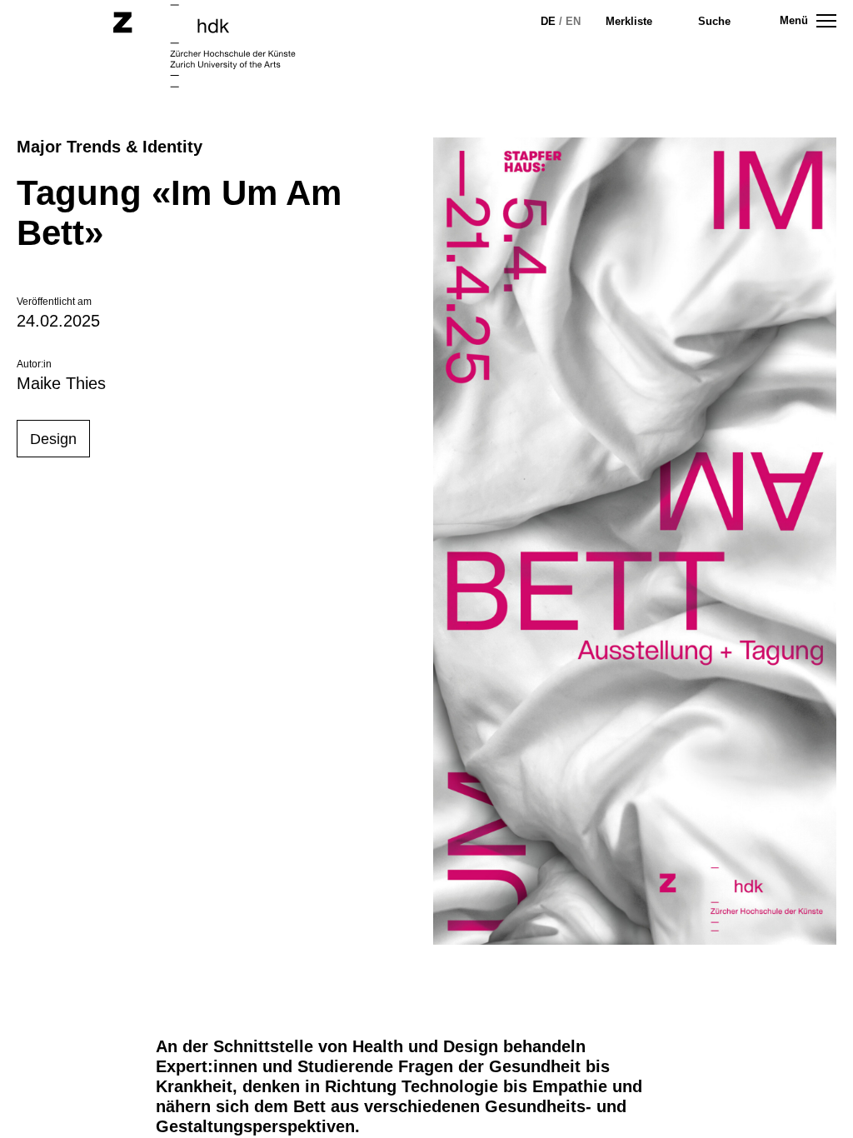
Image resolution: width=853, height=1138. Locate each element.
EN (573, 21)
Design (53, 439)
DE (548, 21)
